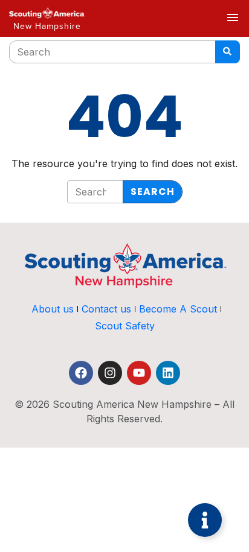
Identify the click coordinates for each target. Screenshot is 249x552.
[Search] (227, 51)
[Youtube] (139, 373)
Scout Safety (125, 326)
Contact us (106, 309)
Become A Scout (178, 309)
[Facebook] (81, 373)
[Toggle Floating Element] (205, 520)
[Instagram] (110, 373)
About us (52, 309)
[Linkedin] (168, 373)
